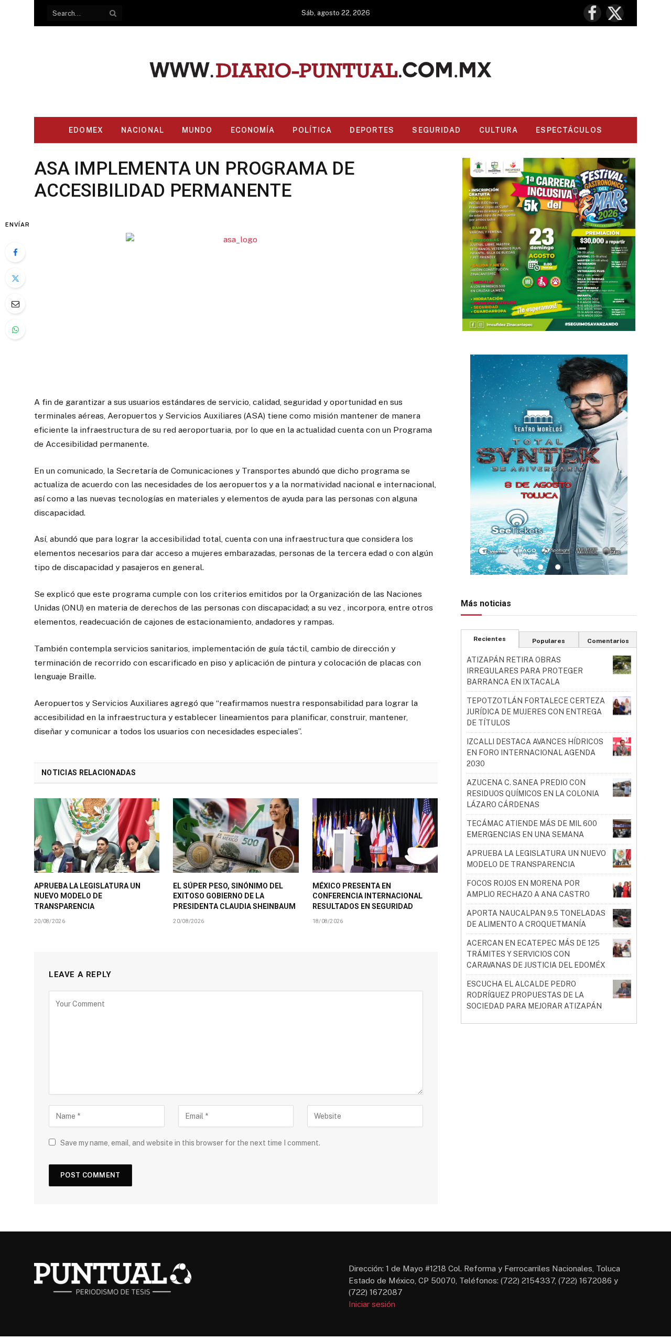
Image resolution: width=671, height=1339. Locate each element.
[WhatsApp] (15, 329)
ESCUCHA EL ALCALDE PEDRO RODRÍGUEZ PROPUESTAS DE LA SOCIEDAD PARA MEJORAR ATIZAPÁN (534, 995)
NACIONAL (142, 130)
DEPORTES (372, 130)
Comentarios (608, 641)
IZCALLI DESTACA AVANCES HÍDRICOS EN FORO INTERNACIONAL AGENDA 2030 (535, 752)
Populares (548, 641)
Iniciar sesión (372, 1304)
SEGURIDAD (436, 130)
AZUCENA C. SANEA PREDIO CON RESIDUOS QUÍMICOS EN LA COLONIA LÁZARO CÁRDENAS (533, 793)
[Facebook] (15, 252)
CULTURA (498, 130)
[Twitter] (15, 278)
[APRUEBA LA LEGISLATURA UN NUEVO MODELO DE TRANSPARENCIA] (96, 835)
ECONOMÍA (253, 130)
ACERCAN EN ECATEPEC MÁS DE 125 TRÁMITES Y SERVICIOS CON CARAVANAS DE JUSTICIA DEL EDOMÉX (536, 954)
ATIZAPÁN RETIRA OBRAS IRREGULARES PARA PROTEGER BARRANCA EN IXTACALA (525, 671)
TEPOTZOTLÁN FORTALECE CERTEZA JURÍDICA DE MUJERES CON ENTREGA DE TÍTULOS (536, 712)
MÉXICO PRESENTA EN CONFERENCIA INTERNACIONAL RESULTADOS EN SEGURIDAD (367, 896)
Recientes (489, 638)
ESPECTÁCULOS (569, 130)
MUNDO (197, 130)
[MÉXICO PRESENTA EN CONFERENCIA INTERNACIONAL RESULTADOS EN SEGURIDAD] (375, 835)
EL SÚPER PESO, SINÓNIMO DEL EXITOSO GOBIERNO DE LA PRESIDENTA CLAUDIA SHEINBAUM (234, 896)
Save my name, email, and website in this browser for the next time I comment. (190, 1143)
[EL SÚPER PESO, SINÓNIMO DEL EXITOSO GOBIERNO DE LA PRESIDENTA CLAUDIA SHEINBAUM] (235, 835)
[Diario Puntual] (335, 71)
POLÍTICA (312, 130)
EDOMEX (86, 130)
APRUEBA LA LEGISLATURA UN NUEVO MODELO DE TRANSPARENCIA (87, 896)
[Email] (15, 304)
